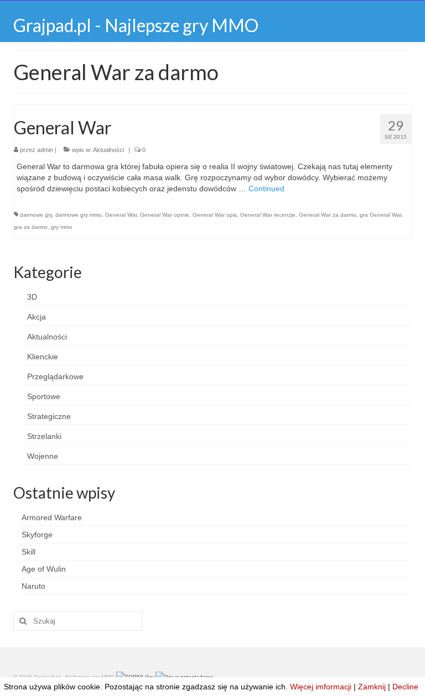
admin (45, 149)
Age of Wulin (44, 568)
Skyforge (37, 534)
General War (121, 215)
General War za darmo (327, 215)
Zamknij (372, 686)
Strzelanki (44, 436)
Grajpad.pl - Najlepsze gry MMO (135, 25)
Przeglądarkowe (55, 376)
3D (32, 296)
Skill (28, 551)
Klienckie (42, 356)
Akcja (36, 316)
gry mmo (61, 227)
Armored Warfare (52, 517)
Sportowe (43, 396)
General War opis (215, 215)
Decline (405, 686)
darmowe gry (36, 215)
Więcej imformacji (320, 686)
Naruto (33, 586)
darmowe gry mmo (78, 215)
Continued (266, 188)
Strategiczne (49, 416)
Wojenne (42, 456)
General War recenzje (268, 215)
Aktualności (108, 149)
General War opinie (164, 215)
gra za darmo (31, 227)
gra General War (380, 215)
